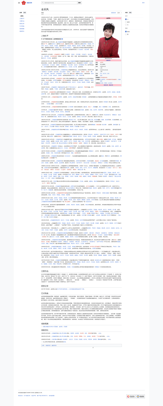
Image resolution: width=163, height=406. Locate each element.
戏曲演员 (48, 345)
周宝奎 (70, 199)
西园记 (114, 114)
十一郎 (48, 178)
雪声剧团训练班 (103, 77)
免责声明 (33, 395)
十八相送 (108, 167)
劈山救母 (72, 162)
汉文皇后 (67, 156)
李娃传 (90, 134)
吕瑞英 (56, 45)
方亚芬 (71, 176)
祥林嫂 (68, 92)
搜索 (79, 2)
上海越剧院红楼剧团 (46, 201)
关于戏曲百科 (27, 395)
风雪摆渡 (63, 65)
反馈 (62, 39)
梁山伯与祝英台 (67, 47)
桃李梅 (110, 233)
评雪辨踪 (81, 65)
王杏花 (50, 211)
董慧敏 (94, 176)
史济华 (73, 75)
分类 (43, 345)
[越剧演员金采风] (108, 38)
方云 (85, 336)
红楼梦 (67, 54)
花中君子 (114, 141)
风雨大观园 (106, 193)
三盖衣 (111, 134)
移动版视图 (51, 395)
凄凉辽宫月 (103, 134)
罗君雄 (115, 97)
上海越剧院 (60, 42)
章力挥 (64, 80)
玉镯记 (106, 162)
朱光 (47, 80)
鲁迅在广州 (72, 119)
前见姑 (46, 169)
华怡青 (75, 141)
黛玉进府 (116, 235)
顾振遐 (74, 45)
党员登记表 (45, 65)
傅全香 (57, 111)
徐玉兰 (46, 45)
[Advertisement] (93, 360)
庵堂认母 (80, 169)
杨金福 (97, 161)
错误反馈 (20, 395)
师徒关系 (111, 85)
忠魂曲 (49, 103)
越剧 (61, 339)
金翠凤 (101, 62)
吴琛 (65, 45)
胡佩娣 (95, 167)
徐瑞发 (113, 92)
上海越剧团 (52, 92)
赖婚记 (86, 143)
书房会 (112, 181)
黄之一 (90, 106)
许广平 (45, 44)
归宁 (117, 134)
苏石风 (78, 45)
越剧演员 (108, 60)
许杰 (83, 141)
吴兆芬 (81, 87)
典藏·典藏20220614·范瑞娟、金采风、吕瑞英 (55, 326)
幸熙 (83, 45)
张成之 (59, 136)
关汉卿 (78, 54)
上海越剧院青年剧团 (61, 193)
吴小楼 (75, 66)
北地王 (84, 54)
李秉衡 (80, 336)
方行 (90, 114)
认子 (43, 183)
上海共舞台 (54, 339)
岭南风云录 (98, 260)
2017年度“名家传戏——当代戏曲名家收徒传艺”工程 (70, 289)
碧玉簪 (101, 83)
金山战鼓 (62, 71)
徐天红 (62, 111)
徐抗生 (43, 241)
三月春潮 (70, 106)
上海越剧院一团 (55, 87)
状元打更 (86, 162)
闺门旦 (104, 73)
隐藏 (25, 12)
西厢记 (57, 47)
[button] (19, 2)
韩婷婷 (111, 223)
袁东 (86, 333)
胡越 (78, 264)
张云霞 (75, 211)
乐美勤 (101, 139)
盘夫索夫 (110, 83)
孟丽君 (106, 235)
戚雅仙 (91, 181)
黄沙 (100, 106)
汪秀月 (96, 174)
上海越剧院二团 (58, 54)
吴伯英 (106, 119)
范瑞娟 (89, 44)
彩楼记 (105, 83)
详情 (100, 333)
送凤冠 (75, 143)
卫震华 (70, 148)
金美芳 (65, 141)
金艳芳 (61, 89)
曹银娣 (93, 124)
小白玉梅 (55, 211)
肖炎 (115, 239)
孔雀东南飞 (107, 114)
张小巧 (90, 167)
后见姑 (57, 169)
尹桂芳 (61, 211)
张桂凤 (51, 45)
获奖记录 (106, 85)
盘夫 (76, 65)
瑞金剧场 (62, 87)
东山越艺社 (102, 79)
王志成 (62, 44)
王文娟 (49, 58)
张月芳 (101, 174)
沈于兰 (70, 141)
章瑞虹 (67, 176)
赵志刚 (57, 141)
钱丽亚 (84, 176)
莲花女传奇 (54, 215)
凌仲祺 (93, 336)
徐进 (86, 106)
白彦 (73, 73)
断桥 (58, 65)
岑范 (119, 97)
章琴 (92, 87)
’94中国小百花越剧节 (95, 246)
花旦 (108, 73)
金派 (101, 75)
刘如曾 (69, 45)
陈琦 (61, 141)
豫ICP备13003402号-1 (42, 395)
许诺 (108, 156)
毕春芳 (77, 167)
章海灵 (89, 176)
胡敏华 (55, 176)
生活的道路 (54, 56)
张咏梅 (76, 176)
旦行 (101, 73)
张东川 (54, 44)
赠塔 (52, 169)
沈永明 (82, 333)
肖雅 (51, 158)
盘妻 (80, 143)
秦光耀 (118, 92)
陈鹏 (94, 106)
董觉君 (98, 124)
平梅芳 (86, 87)
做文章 (52, 73)
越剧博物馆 (66, 209)
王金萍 (106, 174)
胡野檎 (71, 44)
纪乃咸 (91, 119)
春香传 (96, 134)
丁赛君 (56, 89)
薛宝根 (96, 119)
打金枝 (81, 49)
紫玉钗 (91, 233)
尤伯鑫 (48, 241)
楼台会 (94, 235)
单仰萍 (45, 176)
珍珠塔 (51, 217)
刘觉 (77, 75)
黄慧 (67, 194)
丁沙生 (98, 336)
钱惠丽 (102, 213)
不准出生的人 (72, 87)
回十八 (115, 167)
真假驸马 (104, 233)
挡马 (57, 82)
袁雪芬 (84, 44)
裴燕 (76, 153)
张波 (102, 156)
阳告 (83, 71)
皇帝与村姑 (114, 213)
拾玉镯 (86, 49)
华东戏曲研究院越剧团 (111, 79)
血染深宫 (88, 201)
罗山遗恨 (67, 201)
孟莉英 (88, 199)
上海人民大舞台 (63, 333)
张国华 (81, 75)
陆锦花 (45, 84)
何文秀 (48, 143)
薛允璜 (101, 211)
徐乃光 (88, 186)
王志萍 (50, 176)
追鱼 (73, 54)
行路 (87, 71)
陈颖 (79, 141)
